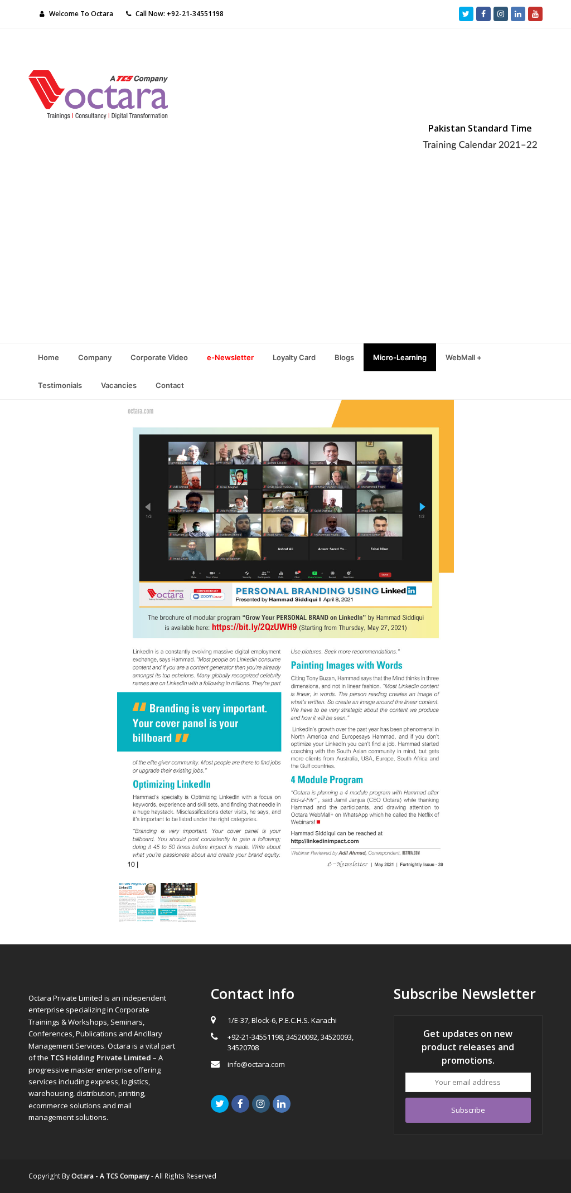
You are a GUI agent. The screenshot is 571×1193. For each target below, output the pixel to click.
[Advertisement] (285, 259)
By (105, 1176)
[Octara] (98, 94)
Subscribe (468, 1110)
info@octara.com (256, 1064)
